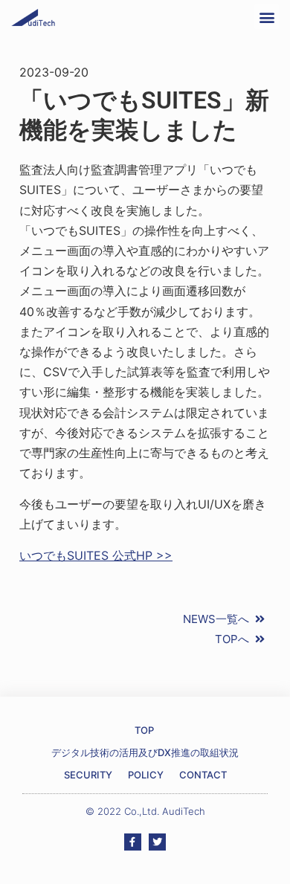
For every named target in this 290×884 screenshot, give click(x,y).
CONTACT (203, 775)
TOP (144, 730)
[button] (266, 16)
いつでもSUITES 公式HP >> (96, 555)
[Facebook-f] (132, 842)
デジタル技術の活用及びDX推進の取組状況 (145, 752)
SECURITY (88, 775)
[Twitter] (157, 842)
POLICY (146, 775)
